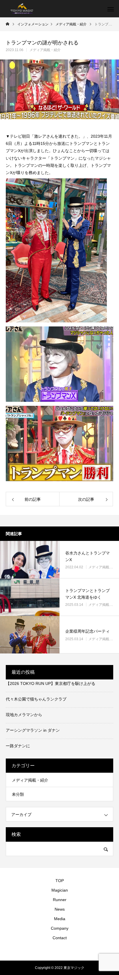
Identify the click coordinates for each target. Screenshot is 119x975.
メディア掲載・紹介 (45, 50)
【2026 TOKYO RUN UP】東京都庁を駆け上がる (50, 683)
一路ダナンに (18, 746)
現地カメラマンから (24, 714)
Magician (59, 890)
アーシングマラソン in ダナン (33, 730)
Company (59, 928)
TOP (59, 880)
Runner (59, 899)
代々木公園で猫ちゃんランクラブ (36, 699)
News (60, 909)
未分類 (18, 794)
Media (59, 918)
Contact (60, 937)
